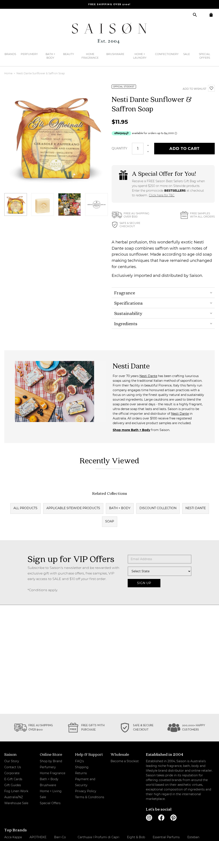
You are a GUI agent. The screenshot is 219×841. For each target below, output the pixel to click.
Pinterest (173, 817)
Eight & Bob (136, 837)
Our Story (11, 761)
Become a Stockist (125, 761)
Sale (186, 54)
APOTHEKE (38, 837)
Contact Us (12, 767)
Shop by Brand (51, 761)
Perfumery (29, 54)
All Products (25, 508)
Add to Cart (184, 148)
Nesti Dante (148, 376)
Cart (211, 14)
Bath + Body (50, 55)
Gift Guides (12, 785)
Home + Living (51, 791)
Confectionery (167, 54)
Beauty (68, 54)
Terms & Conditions (89, 797)
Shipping (82, 767)
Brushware (115, 54)
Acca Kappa (13, 837)
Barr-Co (60, 837)
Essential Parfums (166, 837)
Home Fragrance (90, 55)
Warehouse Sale (16, 803)
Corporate (11, 773)
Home (8, 73)
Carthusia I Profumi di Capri (98, 837)
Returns (81, 773)
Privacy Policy (85, 791)
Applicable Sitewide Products (73, 508)
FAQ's (79, 761)
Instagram (149, 817)
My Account (203, 14)
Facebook (161, 817)
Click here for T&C (162, 195)
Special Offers (204, 55)
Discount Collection (157, 508)
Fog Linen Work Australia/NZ (16, 794)
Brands (10, 54)
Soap (109, 521)
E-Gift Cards (13, 779)
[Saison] (109, 33)
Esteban (193, 837)
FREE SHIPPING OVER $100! (109, 4)
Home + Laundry (139, 55)
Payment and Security (85, 782)
